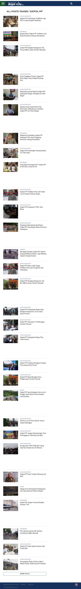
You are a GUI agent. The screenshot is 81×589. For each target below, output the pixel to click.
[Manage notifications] (76, 584)
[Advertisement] (25, 64)
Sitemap (23, 584)
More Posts (25, 573)
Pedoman (30, 584)
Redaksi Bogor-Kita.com (11, 584)
